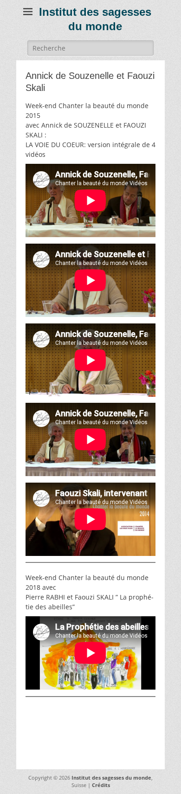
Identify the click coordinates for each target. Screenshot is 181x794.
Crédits (101, 784)
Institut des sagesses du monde (111, 777)
